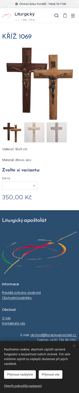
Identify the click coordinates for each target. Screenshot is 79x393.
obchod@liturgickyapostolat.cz (53, 335)
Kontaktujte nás (13, 323)
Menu (73, 15)
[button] (56, 15)
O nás (6, 318)
